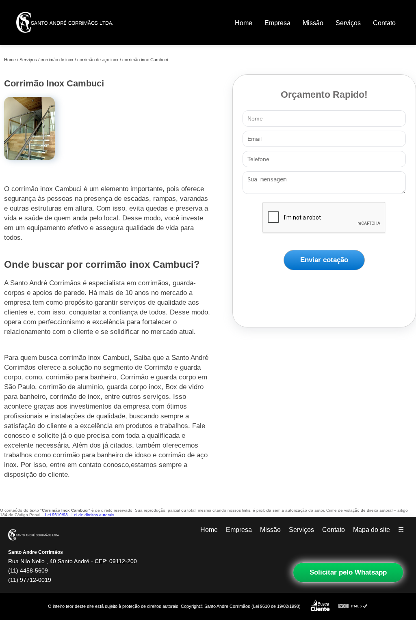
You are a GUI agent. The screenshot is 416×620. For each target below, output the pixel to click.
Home (243, 22)
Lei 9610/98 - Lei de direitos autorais (79, 514)
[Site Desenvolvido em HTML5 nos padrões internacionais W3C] (353, 606)
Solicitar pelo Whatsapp (348, 572)
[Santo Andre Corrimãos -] (64, 38)
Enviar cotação (324, 260)
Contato (384, 22)
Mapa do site (371, 529)
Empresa (277, 22)
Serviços (348, 22)
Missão (313, 22)
